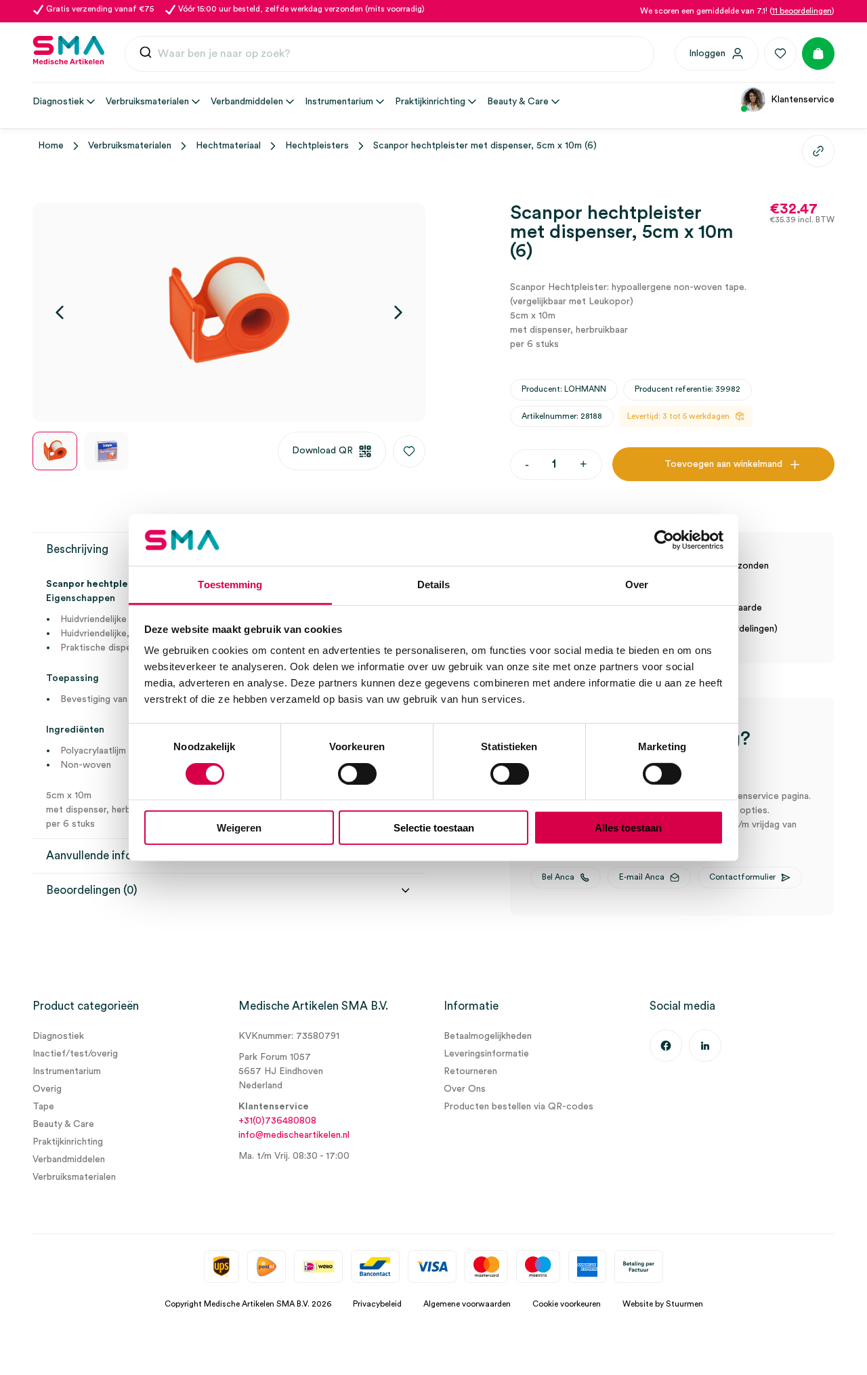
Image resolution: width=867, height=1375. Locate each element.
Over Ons (465, 1089)
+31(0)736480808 (277, 1121)
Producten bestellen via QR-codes (518, 1106)
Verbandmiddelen (69, 1159)
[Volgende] (398, 312)
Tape (43, 1106)
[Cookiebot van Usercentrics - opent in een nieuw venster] (664, 540)
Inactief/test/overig (75, 1054)
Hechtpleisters (317, 145)
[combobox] (389, 54)
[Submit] (145, 53)
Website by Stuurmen (662, 1304)
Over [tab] (636, 584)
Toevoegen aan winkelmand (723, 464)
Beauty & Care (63, 1124)
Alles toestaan (628, 828)
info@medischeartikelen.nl (294, 1135)
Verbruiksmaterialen (129, 145)
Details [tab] (433, 584)
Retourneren (470, 1071)
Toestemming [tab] (230, 584)
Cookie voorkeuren (566, 1304)
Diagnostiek (58, 1036)
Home (51, 145)
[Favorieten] (780, 53)
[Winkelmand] (818, 53)
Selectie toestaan (434, 828)
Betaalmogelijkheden (488, 1036)
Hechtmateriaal (228, 145)
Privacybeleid (377, 1304)
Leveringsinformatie (486, 1054)
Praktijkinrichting (68, 1142)
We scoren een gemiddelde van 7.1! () (737, 11)
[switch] (357, 773)
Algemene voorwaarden (467, 1304)
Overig (47, 1089)
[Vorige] (59, 312)
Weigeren (239, 828)
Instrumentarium (67, 1071)
